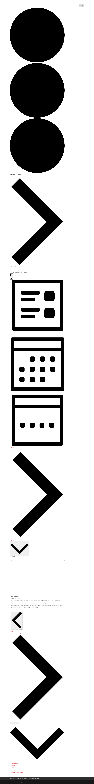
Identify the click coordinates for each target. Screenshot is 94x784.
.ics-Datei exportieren (15, 770)
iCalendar (13, 765)
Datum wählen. (32, 555)
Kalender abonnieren (14, 722)
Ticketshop (47, 4)
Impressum (62, 1)
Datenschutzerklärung (70, 1)
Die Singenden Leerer (15, 596)
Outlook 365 (13, 767)
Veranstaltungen (14, 176)
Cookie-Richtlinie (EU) (80, 1)
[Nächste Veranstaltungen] (38, 537)
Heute (11, 540)
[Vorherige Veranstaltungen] (11, 450)
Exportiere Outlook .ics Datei (17, 772)
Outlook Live (13, 768)
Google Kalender (14, 763)
